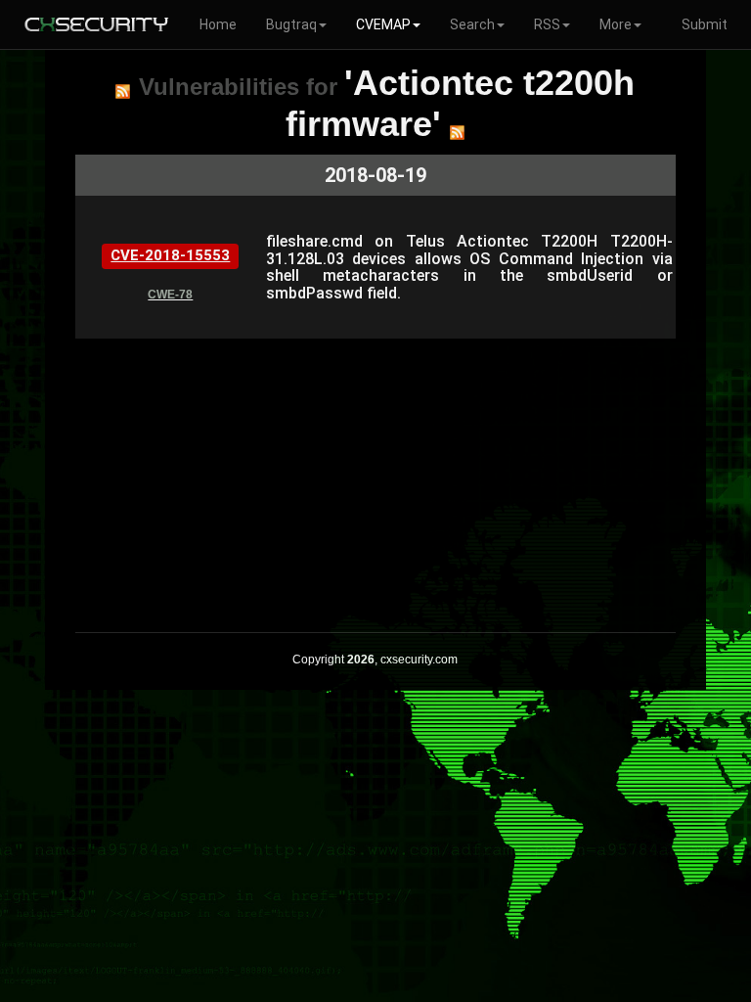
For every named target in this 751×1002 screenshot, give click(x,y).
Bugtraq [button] (291, 24)
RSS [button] (547, 24)
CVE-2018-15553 (170, 255)
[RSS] (122, 91)
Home (218, 24)
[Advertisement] (375, 476)
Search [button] (472, 24)
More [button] (615, 24)
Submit (705, 24)
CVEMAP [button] (383, 24)
